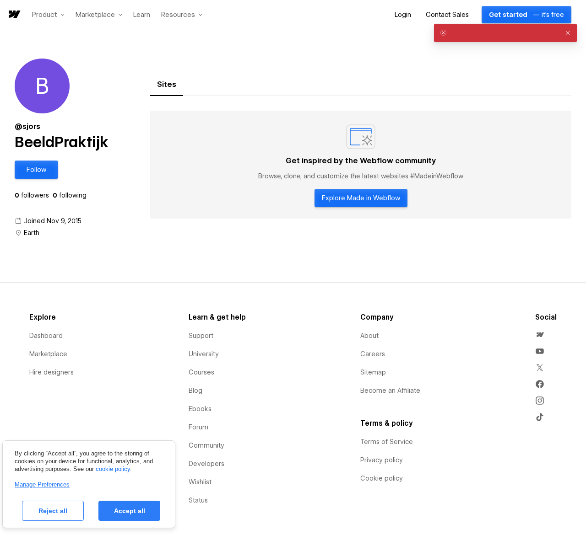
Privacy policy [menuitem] (381, 460)
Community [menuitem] (206, 445)
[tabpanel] (360, 164)
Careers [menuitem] (372, 354)
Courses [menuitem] (201, 372)
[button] (48, 14)
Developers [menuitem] (206, 463)
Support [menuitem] (201, 335)
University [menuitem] (204, 354)
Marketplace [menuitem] (48, 354)
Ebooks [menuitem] (200, 408)
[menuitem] (539, 334)
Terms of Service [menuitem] (386, 441)
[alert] (505, 33)
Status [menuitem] (198, 500)
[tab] (166, 84)
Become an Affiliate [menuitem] (390, 390)
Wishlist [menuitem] (200, 482)
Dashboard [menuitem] (46, 335)
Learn (141, 15)
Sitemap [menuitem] (373, 372)
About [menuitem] (369, 335)
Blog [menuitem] (195, 390)
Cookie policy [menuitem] (381, 478)
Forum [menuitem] (198, 427)
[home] (13, 15)
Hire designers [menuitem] (51, 372)
